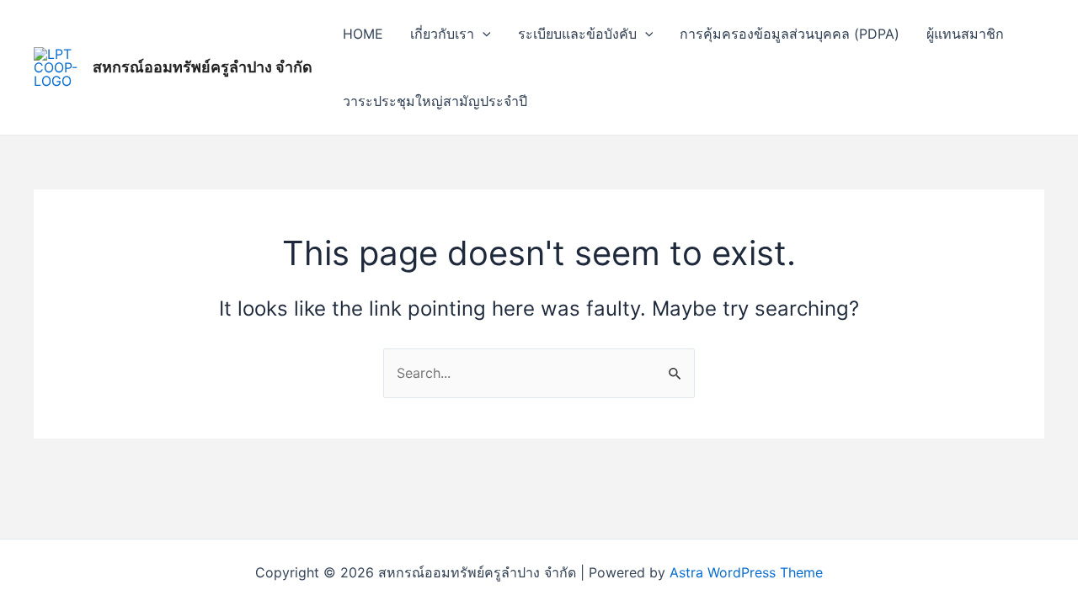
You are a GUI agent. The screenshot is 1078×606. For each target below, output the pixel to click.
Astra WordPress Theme (746, 572)
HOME (363, 33)
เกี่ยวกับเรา (442, 33)
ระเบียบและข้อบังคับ (577, 33)
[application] (482, 33)
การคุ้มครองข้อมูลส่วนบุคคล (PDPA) (789, 33)
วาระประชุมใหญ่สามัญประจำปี (435, 101)
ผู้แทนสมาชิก (965, 33)
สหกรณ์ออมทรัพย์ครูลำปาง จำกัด (202, 67)
